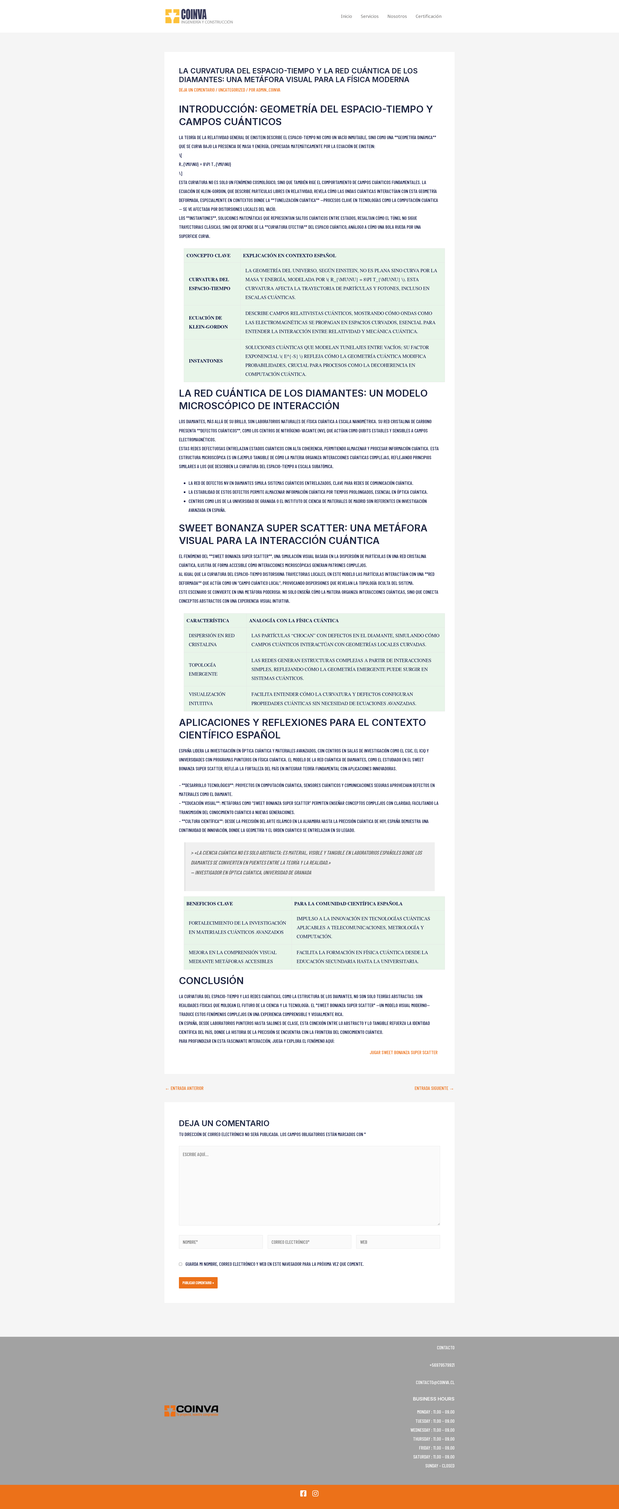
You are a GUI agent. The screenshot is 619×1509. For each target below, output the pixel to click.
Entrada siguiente (434, 1088)
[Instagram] (315, 1493)
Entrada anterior (184, 1088)
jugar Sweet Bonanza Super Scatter (404, 1052)
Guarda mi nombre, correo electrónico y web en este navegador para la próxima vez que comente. (274, 1264)
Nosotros (397, 16)
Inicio (346, 16)
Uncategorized (231, 90)
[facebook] (303, 1493)
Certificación (429, 16)
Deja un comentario (197, 90)
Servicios (370, 16)
